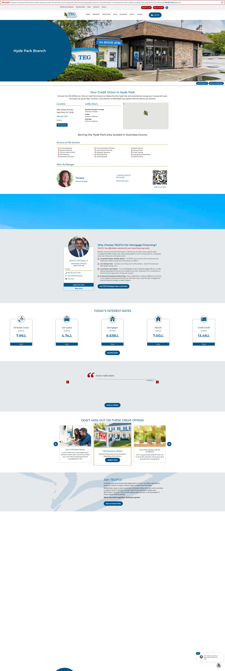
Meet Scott (78, 288)
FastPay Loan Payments (67, 7)
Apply (25, 344)
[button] (146, 113)
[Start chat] (218, 665)
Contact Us (96, 7)
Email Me (121, 177)
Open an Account (158, 7)
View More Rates (112, 353)
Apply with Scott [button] (78, 285)
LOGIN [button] (156, 15)
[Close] (222, 2)
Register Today (112, 460)
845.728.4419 (72, 276)
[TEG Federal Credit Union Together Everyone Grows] (70, 15)
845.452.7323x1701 (124, 175)
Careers (104, 7)
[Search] (166, 7)
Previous (67, 382)
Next (157, 382)
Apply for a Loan (146, 7)
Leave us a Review (112, 405)
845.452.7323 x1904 (74, 273)
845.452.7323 (62, 116)
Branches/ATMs (80, 7)
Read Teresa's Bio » (122, 181)
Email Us (59, 120)
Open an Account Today (113, 503)
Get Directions (202, 83)
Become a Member (216, 83)
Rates (89, 7)
